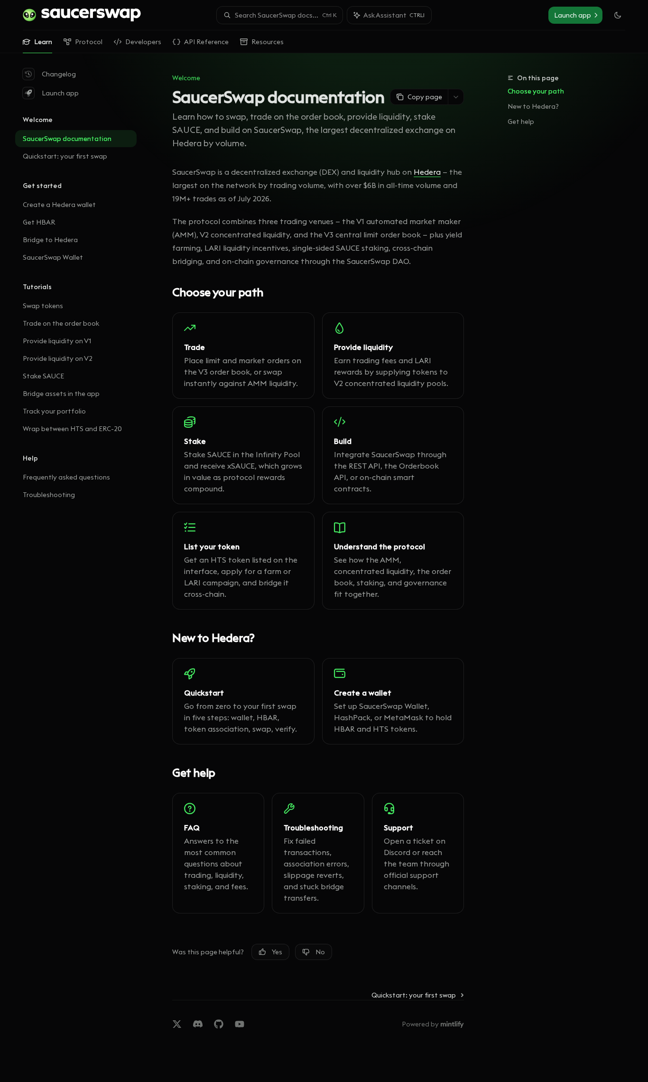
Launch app (60, 93)
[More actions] (456, 97)
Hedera (427, 172)
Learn (43, 42)
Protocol (88, 42)
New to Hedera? (533, 106)
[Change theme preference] (617, 15)
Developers (143, 42)
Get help (521, 121)
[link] (243, 355)
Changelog (59, 74)
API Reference (206, 42)
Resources (267, 42)
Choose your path (536, 91)
